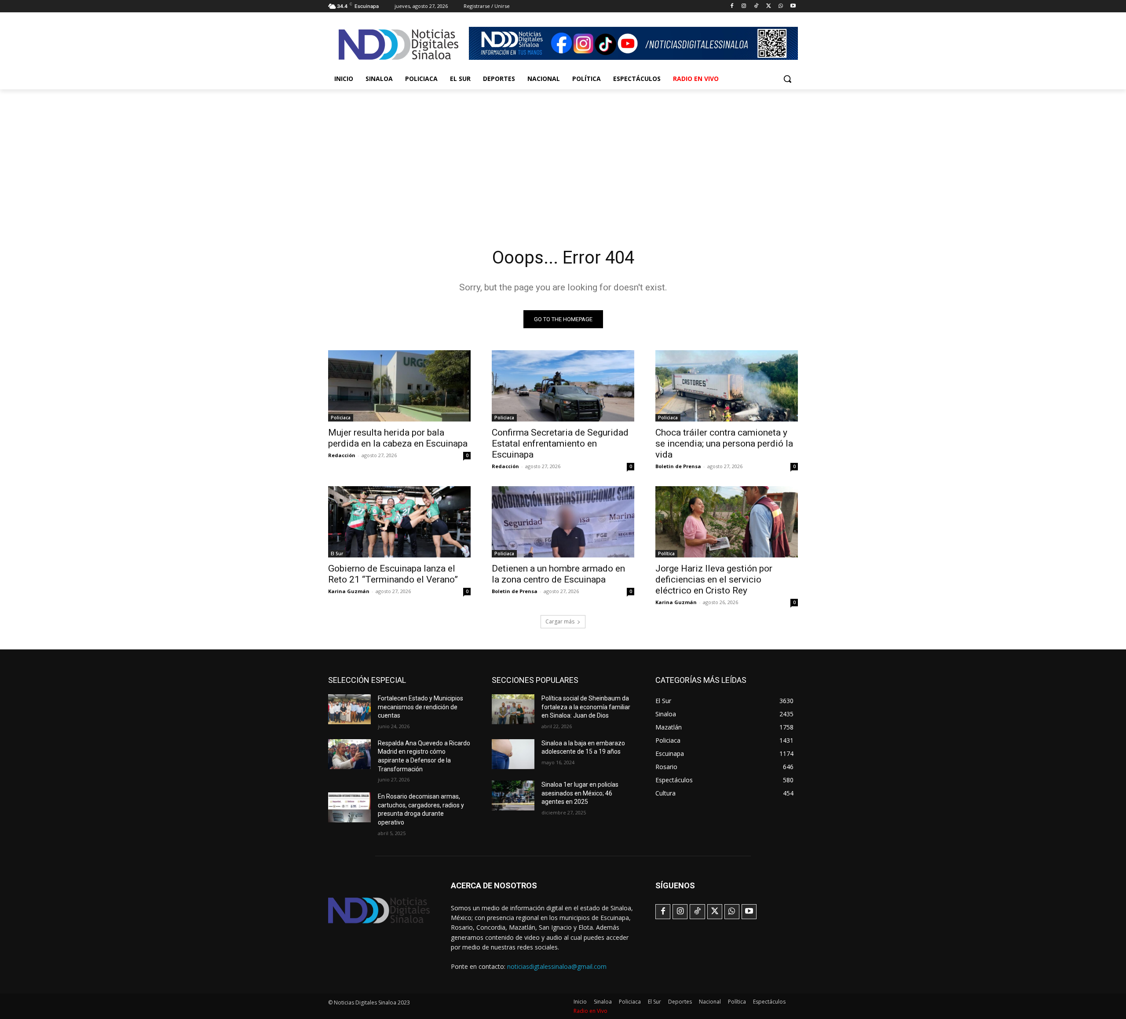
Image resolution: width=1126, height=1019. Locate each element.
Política (666, 553)
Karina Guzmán (348, 591)
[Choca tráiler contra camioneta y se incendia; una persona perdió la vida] (726, 386)
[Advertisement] (563, 155)
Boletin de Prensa (678, 466)
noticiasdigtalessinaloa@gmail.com (557, 966)
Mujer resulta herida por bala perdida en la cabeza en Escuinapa (398, 438)
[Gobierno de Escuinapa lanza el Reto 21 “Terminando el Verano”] (399, 521)
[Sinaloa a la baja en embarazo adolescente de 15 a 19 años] (513, 754)
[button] (787, 78)
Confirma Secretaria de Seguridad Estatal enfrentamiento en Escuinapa (560, 443)
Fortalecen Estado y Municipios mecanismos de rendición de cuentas (420, 707)
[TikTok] (756, 6)
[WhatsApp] (780, 6)
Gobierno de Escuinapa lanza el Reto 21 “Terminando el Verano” (393, 574)
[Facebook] (732, 6)
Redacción (341, 455)
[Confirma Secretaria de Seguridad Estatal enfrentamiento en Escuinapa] (563, 386)
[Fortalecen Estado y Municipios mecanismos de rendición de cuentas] (349, 709)
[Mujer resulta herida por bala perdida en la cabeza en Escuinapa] (399, 386)
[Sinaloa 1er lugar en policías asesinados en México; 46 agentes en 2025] (513, 795)
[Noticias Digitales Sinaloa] (398, 44)
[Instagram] (744, 6)
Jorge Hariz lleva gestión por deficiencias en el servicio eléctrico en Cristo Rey (713, 579)
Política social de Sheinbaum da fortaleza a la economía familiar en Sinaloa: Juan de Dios (585, 707)
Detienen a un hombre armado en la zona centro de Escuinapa (558, 574)
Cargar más (559, 621)
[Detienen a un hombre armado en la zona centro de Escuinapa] (563, 521)
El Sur (337, 553)
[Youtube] (793, 6)
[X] (769, 6)
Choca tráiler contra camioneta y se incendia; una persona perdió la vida (724, 443)
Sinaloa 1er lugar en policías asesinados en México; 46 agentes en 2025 (579, 793)
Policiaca (341, 417)
